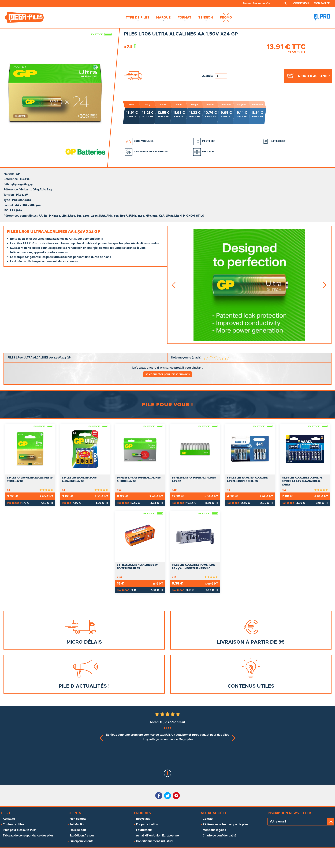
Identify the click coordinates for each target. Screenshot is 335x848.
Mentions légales (214, 830)
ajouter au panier (314, 76)
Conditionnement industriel (154, 841)
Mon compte (78, 818)
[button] (174, 285)
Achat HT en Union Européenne (157, 835)
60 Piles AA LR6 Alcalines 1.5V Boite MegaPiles (137, 566)
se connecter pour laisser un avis (167, 374)
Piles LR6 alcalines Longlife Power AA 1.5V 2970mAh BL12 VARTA (302, 481)
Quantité (208, 75)
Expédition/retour (81, 835)
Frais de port (77, 830)
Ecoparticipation (147, 824)
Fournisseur (144, 830)
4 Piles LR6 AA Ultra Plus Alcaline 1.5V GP (79, 479)
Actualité (9, 818)
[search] (285, 3)
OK (331, 821)
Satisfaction (77, 824)
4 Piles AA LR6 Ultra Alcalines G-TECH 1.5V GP (30, 479)
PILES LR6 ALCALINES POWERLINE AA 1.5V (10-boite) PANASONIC (193, 566)
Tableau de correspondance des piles (28, 835)
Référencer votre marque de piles (225, 824)
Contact (208, 818)
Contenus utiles (13, 824)
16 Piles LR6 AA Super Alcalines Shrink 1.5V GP (139, 479)
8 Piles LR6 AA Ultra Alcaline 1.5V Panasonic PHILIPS (247, 479)
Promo (226, 17)
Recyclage (143, 818)
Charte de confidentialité (219, 835)
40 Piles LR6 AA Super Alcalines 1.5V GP (194, 479)
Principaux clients (81, 841)
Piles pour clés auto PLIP (19, 830)
